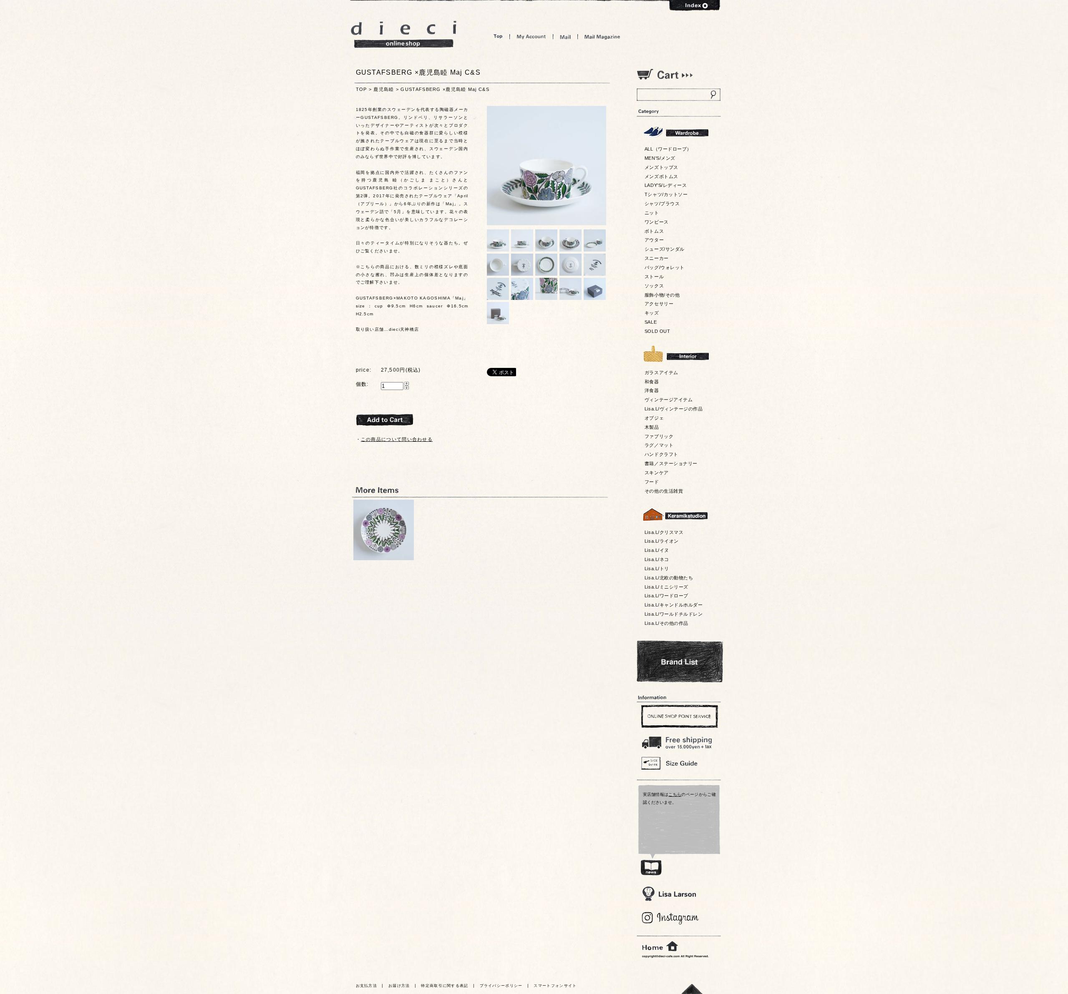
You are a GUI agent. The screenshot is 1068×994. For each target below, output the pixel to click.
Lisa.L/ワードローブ (666, 595)
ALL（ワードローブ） (668, 148)
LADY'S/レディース (666, 185)
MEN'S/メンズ (660, 158)
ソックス (654, 285)
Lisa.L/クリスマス (664, 532)
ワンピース (657, 221)
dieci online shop (404, 34)
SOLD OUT (657, 331)
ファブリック (659, 436)
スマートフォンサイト (555, 986)
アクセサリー (659, 303)
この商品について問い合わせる (397, 439)
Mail (565, 36)
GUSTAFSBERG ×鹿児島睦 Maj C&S (444, 89)
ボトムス (654, 231)
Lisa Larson (669, 893)
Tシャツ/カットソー (666, 194)
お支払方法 (367, 986)
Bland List (680, 661)
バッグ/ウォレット (665, 267)
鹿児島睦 (383, 89)
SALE (651, 322)
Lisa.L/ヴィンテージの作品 (674, 408)
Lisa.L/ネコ (657, 559)
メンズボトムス (661, 176)
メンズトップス (661, 167)
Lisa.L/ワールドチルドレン (674, 614)
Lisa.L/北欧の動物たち (669, 577)
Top (498, 36)
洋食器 (652, 390)
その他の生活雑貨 (664, 490)
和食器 (652, 381)
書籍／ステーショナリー (671, 463)
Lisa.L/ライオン (662, 541)
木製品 (652, 427)
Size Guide (678, 763)
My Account (531, 36)
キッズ (652, 312)
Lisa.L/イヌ (657, 550)
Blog (671, 918)
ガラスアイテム (661, 372)
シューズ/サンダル (665, 249)
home (660, 946)
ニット (652, 212)
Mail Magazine (602, 36)
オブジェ (654, 417)
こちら (674, 794)
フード (652, 481)
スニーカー (657, 258)
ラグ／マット (659, 445)
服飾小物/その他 (662, 294)
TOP (361, 89)
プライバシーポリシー (501, 986)
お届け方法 (399, 986)
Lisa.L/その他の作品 (666, 623)
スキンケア (657, 472)
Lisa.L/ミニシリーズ (666, 586)
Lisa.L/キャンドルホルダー (674, 604)
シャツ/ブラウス (662, 203)
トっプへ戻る (692, 989)
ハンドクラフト (661, 454)
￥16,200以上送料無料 (678, 740)
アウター (654, 239)
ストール (654, 276)
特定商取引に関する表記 (444, 986)
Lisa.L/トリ (657, 568)
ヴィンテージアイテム (669, 399)
